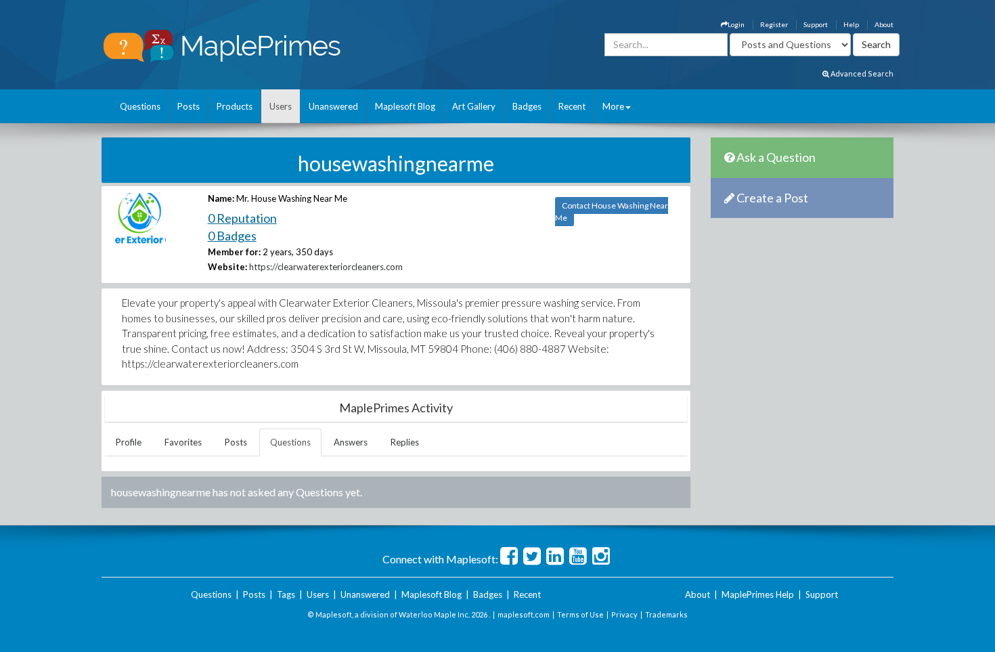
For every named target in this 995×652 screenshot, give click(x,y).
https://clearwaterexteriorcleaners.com (326, 266)
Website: (227, 266)
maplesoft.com (524, 614)
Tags (286, 594)
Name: (221, 198)
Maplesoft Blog (405, 106)
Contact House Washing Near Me (611, 211)
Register (774, 24)
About (884, 24)
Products (234, 106)
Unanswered (333, 106)
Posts (188, 106)
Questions (140, 106)
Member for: (234, 251)
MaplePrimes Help (758, 594)
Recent (571, 106)
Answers (351, 442)
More (613, 106)
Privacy (624, 614)
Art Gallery (473, 106)
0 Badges (232, 235)
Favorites (183, 442)
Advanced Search (861, 73)
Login (736, 24)
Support (815, 24)
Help (851, 24)
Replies (405, 442)
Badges (526, 106)
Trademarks (666, 614)
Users (280, 106)
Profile (128, 442)
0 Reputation (242, 218)
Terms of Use (580, 614)
